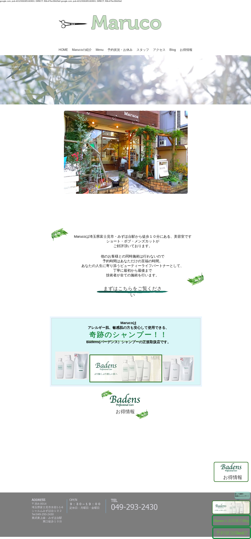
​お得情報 (232, 477)
